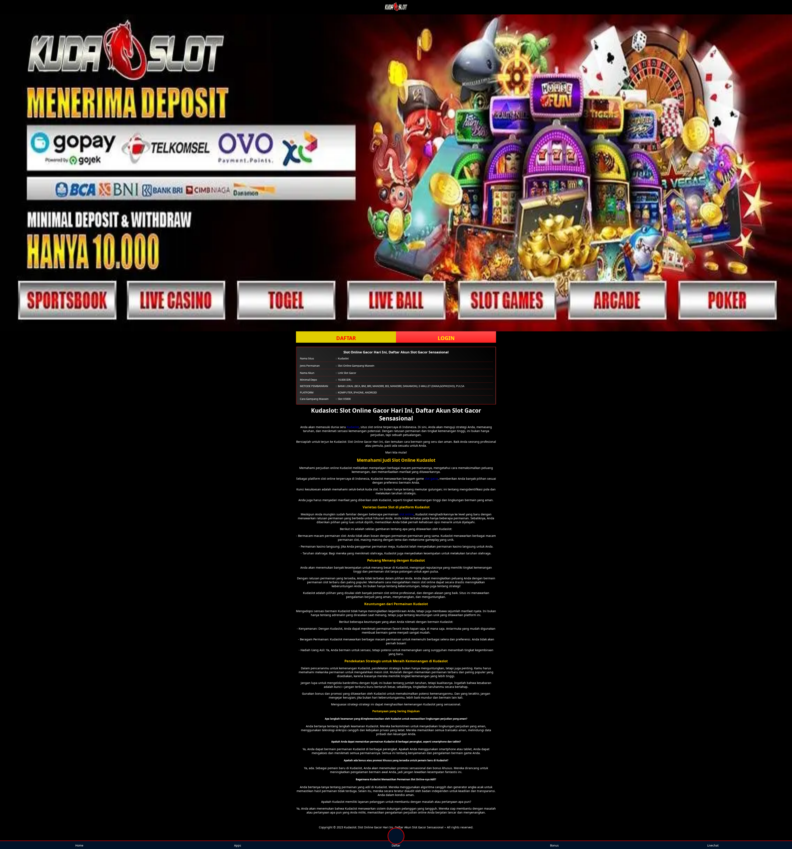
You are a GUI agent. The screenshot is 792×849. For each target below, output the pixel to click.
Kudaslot (353, 427)
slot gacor (431, 479)
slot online (406, 514)
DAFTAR (346, 337)
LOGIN (446, 337)
